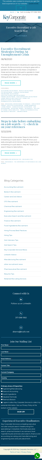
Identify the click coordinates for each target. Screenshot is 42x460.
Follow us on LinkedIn (21, 303)
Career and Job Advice (13, 197)
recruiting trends (17, 108)
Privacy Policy (26, 452)
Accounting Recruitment (9, 90)
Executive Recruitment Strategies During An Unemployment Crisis (15, 51)
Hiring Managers (30, 105)
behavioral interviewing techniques (17, 104)
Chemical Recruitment (21, 92)
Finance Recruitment (8, 96)
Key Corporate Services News (15, 250)
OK (21, 8)
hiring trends (6, 107)
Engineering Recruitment (10, 93)
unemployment (22, 111)
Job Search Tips (27, 159)
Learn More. (34, 3)
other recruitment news (13, 264)
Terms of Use (14, 452)
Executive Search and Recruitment (13, 95)
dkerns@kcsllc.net (21, 332)
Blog (12, 12)
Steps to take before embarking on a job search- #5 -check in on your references (21, 124)
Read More (10, 83)
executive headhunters (15, 105)
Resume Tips (9, 274)
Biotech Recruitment (26, 90)
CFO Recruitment (6, 92)
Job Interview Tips (15, 159)
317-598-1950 (21, 318)
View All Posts (20, 36)
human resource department (22, 107)
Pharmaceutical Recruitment (11, 101)
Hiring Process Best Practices (11, 98)
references (29, 108)
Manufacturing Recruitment (11, 99)
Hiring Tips (26, 98)
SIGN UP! (21, 412)
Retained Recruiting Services (15, 279)
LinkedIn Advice (10, 255)
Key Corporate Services (14, 18)
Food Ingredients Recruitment (26, 96)
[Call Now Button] (37, 455)
